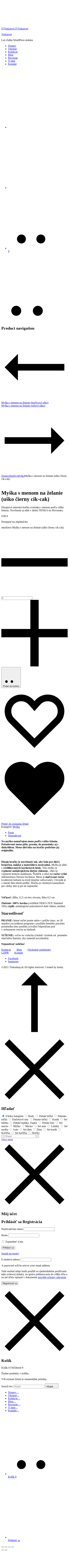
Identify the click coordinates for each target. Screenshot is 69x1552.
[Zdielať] (6, 1546)
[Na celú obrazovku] (9, 1546)
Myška (20, 475)
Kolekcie (13, 51)
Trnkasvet (6, 34)
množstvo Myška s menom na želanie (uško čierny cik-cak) (32, 527)
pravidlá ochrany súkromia (52, 1277)
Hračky (13, 475)
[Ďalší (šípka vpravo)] (6, 1549)
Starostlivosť (14, 835)
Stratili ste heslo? (10, 1253)
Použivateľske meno (12, 1229)
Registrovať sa (10, 1283)
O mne (11, 60)
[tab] (38, 832)
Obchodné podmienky (39, 949)
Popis (11, 832)
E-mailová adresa (10, 1259)
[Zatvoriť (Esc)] (2, 1546)
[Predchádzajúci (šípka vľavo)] (2, 1549)
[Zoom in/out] (12, 1546)
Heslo (4, 1235)
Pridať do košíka (11, 686)
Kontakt (12, 64)
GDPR (5, 952)
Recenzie (13, 57)
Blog (10, 54)
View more (7, 1139)
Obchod (12, 48)
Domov (12, 45)
